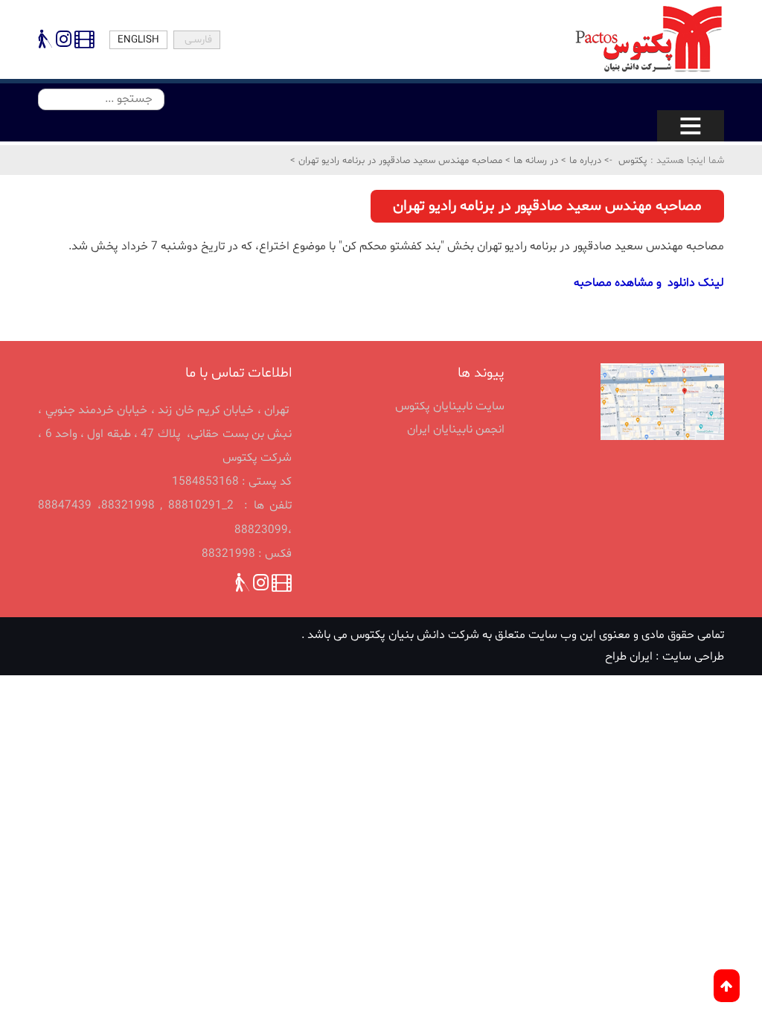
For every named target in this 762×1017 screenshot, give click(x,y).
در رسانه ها (534, 161)
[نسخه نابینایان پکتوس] (45, 42)
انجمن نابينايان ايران (456, 429)
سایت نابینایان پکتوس (450, 406)
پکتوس (632, 161)
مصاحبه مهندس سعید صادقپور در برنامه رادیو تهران (398, 161)
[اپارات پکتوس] (83, 42)
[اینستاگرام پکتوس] (63, 42)
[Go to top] (727, 985)
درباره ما (583, 161)
